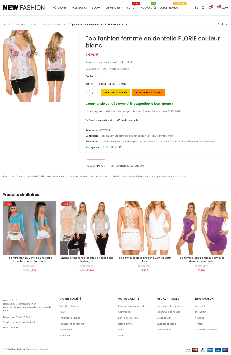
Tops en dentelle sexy (111, 135)
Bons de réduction (128, 317)
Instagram (200, 311)
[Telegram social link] (120, 147)
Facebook (200, 305)
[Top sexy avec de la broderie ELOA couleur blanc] (144, 228)
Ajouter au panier (115, 92)
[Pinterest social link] (112, 147)
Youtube (199, 317)
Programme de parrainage (170, 305)
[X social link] (107, 147)
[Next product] (226, 24)
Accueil (6, 24)
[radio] (101, 76)
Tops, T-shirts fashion (25, 24)
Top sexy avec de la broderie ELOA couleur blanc (144, 259)
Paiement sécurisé (70, 317)
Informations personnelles (132, 305)
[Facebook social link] (103, 147)
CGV (63, 311)
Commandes (124, 311)
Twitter (199, 323)
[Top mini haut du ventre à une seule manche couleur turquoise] (29, 228)
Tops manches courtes (53, 24)
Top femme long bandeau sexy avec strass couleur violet (202, 259)
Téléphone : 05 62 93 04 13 (17, 317)
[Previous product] (218, 24)
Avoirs (121, 335)
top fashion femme (110, 141)
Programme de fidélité (168, 311)
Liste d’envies (125, 323)
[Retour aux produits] (222, 24)
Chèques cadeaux (166, 323)
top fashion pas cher (131, 141)
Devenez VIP (164, 317)
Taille (88, 83)
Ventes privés (164, 329)
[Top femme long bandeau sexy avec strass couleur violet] (201, 228)
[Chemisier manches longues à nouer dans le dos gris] (87, 228)
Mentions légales (69, 305)
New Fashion (18, 349)
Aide (120, 329)
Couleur (90, 76)
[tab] (96, 164)
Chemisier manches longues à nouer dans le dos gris (86, 259)
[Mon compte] (196, 7)
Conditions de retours (72, 323)
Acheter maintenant (148, 92)
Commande (66, 329)
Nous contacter (11, 327)
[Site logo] (24, 7)
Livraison (65, 335)
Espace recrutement (206, 329)
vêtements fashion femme (201, 141)
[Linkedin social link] (116, 147)
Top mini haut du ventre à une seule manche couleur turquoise (29, 259)
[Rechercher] (203, 7)
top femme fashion (153, 141)
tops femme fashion (175, 141)
